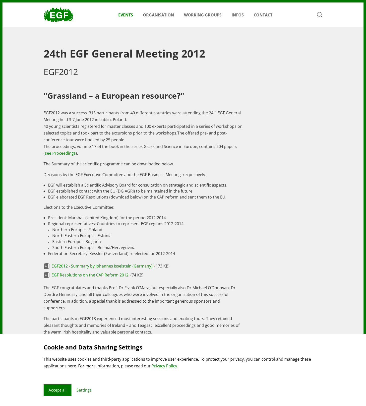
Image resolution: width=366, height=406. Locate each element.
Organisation (158, 15)
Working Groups (203, 15)
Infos (238, 15)
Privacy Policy (164, 366)
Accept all (57, 390)
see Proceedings (60, 153)
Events (125, 15)
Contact (263, 15)
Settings (84, 390)
